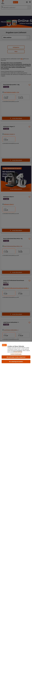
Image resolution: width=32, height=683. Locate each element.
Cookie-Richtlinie (18, 352)
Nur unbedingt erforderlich (16, 361)
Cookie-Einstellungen (16, 354)
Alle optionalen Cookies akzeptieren (16, 357)
